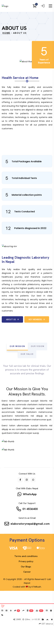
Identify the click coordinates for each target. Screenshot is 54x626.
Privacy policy (26, 561)
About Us (11, 319)
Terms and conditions (26, 556)
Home (6, 32)
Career (27, 571)
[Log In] (42, 6)
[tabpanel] (27, 410)
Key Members (36, 319)
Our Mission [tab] (17, 346)
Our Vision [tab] (37, 346)
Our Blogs (26, 566)
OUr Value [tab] (27, 354)
